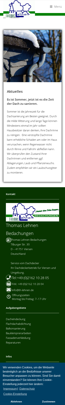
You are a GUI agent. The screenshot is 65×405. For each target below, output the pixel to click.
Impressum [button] (10, 388)
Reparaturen (13, 342)
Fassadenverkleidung (18, 338)
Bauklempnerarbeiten (18, 333)
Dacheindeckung (15, 319)
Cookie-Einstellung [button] (15, 393)
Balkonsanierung (15, 328)
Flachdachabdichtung (18, 323)
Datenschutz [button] (27, 388)
